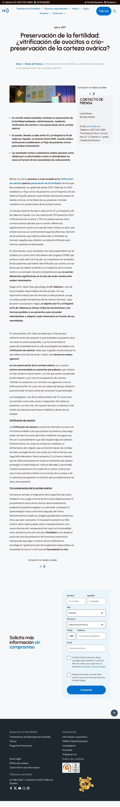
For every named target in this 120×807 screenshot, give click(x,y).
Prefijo (70, 630)
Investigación (69, 745)
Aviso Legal (15, 759)
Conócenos (58, 13)
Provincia (71, 619)
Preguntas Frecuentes (21, 745)
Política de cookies (19, 763)
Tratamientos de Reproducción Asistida (30, 737)
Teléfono (81, 630)
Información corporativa (74, 737)
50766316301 (43, 2)
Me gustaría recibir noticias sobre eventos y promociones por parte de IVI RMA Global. (88, 677)
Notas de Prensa (33, 63)
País (68, 607)
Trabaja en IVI (69, 754)
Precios (75, 9)
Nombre (70, 596)
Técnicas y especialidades (56, 9)
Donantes (44, 13)
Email (69, 643)
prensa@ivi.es (93, 126)
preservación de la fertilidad (45, 183)
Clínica (86, 9)
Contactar (86, 690)
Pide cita (103, 11)
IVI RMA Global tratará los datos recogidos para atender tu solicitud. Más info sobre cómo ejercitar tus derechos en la (88, 662)
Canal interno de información (25, 767)
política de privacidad (95, 666)
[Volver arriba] (114, 713)
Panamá (111, 2)
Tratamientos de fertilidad (28, 9)
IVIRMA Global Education (75, 741)
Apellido (91, 596)
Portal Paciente (95, 2)
